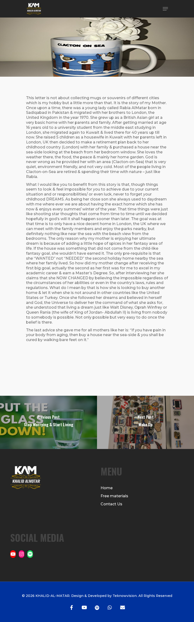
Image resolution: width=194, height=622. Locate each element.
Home (107, 488)
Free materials (114, 496)
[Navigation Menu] (165, 8)
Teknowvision (124, 596)
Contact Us (111, 504)
